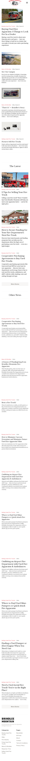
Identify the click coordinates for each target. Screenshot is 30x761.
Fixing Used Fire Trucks (6, 743)
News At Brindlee (6, 69)
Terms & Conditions (22, 743)
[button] (27, 3)
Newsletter (19, 733)
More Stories (15, 284)
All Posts (18, 735)
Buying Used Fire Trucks (8, 26)
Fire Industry (5, 739)
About (18, 738)
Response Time (6, 749)
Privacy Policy (20, 745)
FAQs (3, 737)
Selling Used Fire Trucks (8, 139)
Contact (18, 740)
